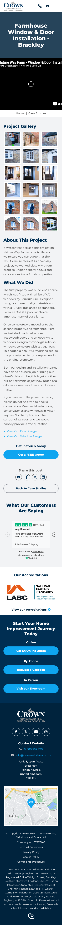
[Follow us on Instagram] (46, 732)
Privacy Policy (31, 852)
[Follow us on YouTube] (36, 732)
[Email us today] (47, 6)
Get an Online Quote (31, 650)
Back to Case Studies (31, 488)
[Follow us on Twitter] (26, 732)
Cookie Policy (31, 856)
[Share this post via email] (18, 477)
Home (20, 113)
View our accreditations (29, 609)
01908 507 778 (33, 749)
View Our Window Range (24, 436)
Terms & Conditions (31, 847)
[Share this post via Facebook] (27, 477)
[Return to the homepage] (13, 6)
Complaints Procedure (31, 861)
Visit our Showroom (31, 688)
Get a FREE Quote (31, 454)
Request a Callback (31, 669)
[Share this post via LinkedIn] (43, 477)
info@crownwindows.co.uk (33, 755)
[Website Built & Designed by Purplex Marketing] (31, 916)
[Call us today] (40, 6)
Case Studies (37, 113)
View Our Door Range (22, 431)
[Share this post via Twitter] (35, 477)
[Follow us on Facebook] (16, 732)
